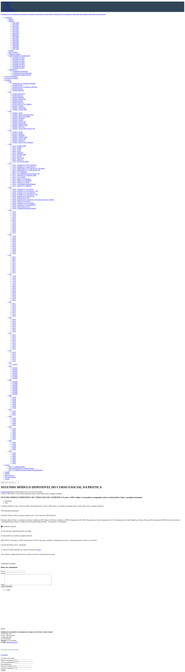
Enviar (3, 670)
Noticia (7, 492)
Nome (3, 571)
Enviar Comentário (7, 586)
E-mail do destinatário (7, 662)
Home (3, 492)
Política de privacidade (13, 649)
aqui (39, 550)
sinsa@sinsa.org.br (11, 642)
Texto (2, 584)
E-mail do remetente (7, 668)
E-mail (3, 573)
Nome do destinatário (7, 660)
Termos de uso (4, 649)
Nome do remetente (7, 666)
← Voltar (7, 590)
